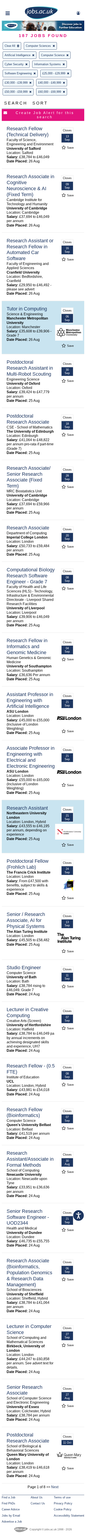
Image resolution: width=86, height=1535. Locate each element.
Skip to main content (18, 4)
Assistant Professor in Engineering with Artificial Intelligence (30, 700)
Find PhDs (8, 1503)
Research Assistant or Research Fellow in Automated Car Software (30, 249)
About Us (37, 1497)
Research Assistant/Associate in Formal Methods (30, 1159)
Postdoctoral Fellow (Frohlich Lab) (28, 864)
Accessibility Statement (69, 1515)
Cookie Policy (62, 1509)
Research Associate (28, 528)
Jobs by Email (11, 1515)
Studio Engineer (24, 967)
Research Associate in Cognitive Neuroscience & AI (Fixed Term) (30, 185)
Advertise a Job (12, 1521)
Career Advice (11, 1509)
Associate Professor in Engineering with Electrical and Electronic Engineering (31, 757)
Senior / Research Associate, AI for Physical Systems (26, 920)
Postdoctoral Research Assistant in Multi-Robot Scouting (30, 368)
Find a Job (8, 1497)
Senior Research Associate (24, 1390)
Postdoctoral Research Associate (28, 419)
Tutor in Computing (27, 309)
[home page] (41, 18)
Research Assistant (27, 808)
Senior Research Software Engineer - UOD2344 (28, 1217)
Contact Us (38, 1503)
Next (54, 1487)
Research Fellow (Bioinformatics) (24, 1112)
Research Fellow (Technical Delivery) (28, 131)
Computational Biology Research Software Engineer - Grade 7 (31, 575)
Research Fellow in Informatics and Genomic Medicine (27, 646)
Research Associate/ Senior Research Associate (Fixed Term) (28, 477)
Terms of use (62, 1497)
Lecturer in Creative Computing (27, 1012)
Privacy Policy (63, 1503)
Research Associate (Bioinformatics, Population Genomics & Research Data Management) (29, 1272)
